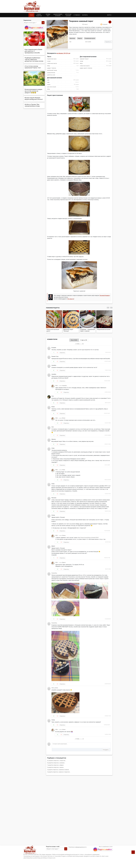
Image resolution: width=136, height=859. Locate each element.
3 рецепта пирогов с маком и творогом (58, 772)
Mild (56, 385)
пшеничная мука (51, 59)
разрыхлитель (51, 72)
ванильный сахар (52, 70)
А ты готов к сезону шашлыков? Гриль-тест (33, 67)
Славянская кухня (90, 38)
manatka (64, 385)
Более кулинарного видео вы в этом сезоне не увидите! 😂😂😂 (33, 90)
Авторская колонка (68, 15)
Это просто (70, 299)
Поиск (32, 15)
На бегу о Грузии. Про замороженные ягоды (32, 105)
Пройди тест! (48, 15)
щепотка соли (51, 75)
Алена (63, 729)
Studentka (54, 573)
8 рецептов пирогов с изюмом (55, 762)
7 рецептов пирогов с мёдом (55, 765)
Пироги (80, 38)
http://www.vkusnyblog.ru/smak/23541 (88, 537)
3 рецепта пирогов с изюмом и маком (58, 769)
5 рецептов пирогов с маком (55, 767)
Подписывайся (36, 28)
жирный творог (84, 59)
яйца (48, 65)
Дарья (64, 562)
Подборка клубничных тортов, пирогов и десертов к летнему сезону (34, 59)
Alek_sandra (54, 687)
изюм (48, 84)
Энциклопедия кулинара (57, 15)
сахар (48, 61)
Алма (63, 469)
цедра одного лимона (86, 68)
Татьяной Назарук (105, 295)
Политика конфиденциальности (77, 847)
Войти (109, 15)
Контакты (85, 15)
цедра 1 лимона (51, 68)
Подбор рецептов (39, 15)
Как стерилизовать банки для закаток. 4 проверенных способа (33, 51)
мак (48, 80)
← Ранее (77, 343)
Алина (63, 535)
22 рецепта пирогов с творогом (56, 760)
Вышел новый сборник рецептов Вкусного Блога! (34, 98)
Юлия (63, 418)
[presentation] (108, 307)
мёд (48, 82)
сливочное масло (52, 63)
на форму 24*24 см (63, 53)
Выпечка (72, 38)
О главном (77, 15)
